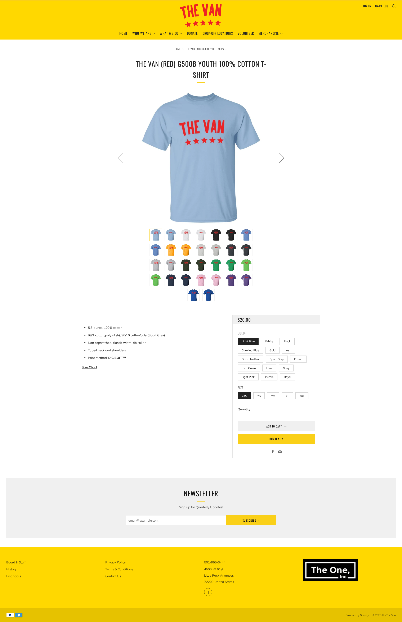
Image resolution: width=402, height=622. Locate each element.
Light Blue (248, 341)
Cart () (381, 5)
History (11, 569)
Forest (298, 359)
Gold (272, 350)
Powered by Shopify (357, 615)
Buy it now (276, 439)
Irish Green (249, 368)
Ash (288, 350)
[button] (155, 235)
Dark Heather (250, 359)
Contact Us (113, 576)
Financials (13, 576)
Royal (287, 377)
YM (273, 396)
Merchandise (269, 33)
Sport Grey (277, 359)
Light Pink (248, 377)
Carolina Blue (250, 350)
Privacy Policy (115, 562)
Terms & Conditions (119, 569)
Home (123, 33)
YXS (244, 396)
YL (287, 396)
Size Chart (89, 367)
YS (259, 396)
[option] (201, 158)
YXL (301, 396)
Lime (269, 368)
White (269, 341)
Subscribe (249, 520)
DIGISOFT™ (117, 358)
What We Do (169, 33)
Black (287, 341)
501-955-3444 (214, 562)
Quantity (244, 409)
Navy (286, 368)
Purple (269, 377)
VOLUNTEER (246, 33)
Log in (366, 5)
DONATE (192, 33)
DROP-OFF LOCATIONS (217, 33)
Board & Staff (16, 562)
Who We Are (141, 33)
